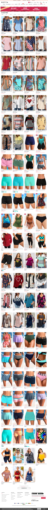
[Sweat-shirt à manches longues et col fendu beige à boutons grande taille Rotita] (41, 102)
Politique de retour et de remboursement (5, 494)
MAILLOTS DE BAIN (23, 4)
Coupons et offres (3, 498)
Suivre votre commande (4, 497)
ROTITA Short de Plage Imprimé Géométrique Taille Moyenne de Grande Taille (17, 170)
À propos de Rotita (19, 493)
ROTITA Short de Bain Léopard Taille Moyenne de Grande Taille (29, 387)
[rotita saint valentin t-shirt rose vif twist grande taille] (41, 300)
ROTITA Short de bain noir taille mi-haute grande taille (6, 209)
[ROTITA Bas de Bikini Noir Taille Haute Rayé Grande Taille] (18, 359)
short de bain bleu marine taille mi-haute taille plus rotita (29, 150)
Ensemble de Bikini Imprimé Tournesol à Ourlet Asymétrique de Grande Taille (41, 464)
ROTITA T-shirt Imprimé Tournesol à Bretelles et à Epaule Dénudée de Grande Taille (18, 268)
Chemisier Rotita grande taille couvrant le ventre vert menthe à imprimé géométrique (40, 268)
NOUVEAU (4, 4)
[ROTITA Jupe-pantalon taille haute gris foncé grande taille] (29, 398)
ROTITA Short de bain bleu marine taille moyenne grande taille (18, 425)
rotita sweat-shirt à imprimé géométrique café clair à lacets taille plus (6, 328)
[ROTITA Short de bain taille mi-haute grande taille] (18, 398)
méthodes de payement (13, 493)
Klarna (11, 494)
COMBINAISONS (35, 4)
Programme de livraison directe (20, 496)
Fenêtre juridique (26, 495)
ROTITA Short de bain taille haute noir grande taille (28, 209)
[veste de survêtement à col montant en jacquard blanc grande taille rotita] (18, 102)
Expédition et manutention (4, 495)
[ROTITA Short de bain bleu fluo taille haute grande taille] (18, 181)
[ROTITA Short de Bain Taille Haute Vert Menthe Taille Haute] (29, 181)
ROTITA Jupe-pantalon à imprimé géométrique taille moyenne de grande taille (6, 387)
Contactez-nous (12, 499)
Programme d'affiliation (19, 494)
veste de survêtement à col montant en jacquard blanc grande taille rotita (18, 111)
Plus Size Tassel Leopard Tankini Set (27, 229)
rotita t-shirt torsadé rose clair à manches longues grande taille (18, 328)
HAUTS (19, 4)
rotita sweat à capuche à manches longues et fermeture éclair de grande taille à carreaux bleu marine (18, 308)
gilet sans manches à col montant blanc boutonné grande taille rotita (29, 289)
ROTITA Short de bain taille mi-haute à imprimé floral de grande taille (41, 407)
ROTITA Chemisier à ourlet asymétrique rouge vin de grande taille (6, 249)
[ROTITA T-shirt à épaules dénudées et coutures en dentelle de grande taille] (29, 260)
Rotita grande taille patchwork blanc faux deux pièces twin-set (41, 52)
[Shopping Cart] (46, 2)
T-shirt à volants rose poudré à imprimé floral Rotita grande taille (41, 71)
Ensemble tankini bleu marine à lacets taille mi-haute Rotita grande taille (6, 32)
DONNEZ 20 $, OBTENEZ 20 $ (4, 500)
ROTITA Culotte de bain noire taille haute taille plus (40, 229)
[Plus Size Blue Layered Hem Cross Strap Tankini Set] (6, 221)
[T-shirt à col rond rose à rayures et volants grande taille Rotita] (6, 43)
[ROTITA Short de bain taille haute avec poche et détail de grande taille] (18, 240)
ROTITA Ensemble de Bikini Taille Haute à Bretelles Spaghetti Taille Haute (6, 464)
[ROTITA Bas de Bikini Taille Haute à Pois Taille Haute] (29, 359)
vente (44, 4)
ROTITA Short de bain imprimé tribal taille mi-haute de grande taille (41, 348)
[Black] (13, 211)
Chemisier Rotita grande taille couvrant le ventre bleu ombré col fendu (17, 32)
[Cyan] (1, 191)
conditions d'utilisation (27, 505)
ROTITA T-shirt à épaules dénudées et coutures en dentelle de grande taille (29, 268)
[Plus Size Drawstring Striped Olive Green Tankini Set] (18, 221)
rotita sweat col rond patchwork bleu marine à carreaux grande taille (29, 328)
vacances (12, 4)
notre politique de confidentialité (33, 505)
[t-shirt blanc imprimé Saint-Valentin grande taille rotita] (29, 102)
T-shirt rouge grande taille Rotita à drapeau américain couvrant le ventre (29, 52)
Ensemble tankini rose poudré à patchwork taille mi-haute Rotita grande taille (41, 32)
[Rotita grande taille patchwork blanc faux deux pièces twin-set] (41, 43)
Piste (41, 2)
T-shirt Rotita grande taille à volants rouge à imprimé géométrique (6, 71)
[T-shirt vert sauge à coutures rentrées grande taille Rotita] (6, 102)
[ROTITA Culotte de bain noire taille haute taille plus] (41, 221)
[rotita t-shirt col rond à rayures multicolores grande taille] (18, 122)
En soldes (45, 14)
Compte (38, 2)
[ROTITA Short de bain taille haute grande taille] (6, 260)
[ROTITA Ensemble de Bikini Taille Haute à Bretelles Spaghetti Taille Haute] (6, 455)
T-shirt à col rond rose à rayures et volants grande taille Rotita (6, 52)
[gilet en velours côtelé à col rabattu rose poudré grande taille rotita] (6, 300)
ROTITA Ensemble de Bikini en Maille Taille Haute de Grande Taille (6, 348)
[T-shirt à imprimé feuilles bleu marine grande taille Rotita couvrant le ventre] (6, 280)
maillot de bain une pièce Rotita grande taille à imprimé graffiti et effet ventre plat (29, 91)
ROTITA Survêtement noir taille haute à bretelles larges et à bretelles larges (29, 249)
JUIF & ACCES (41, 4)
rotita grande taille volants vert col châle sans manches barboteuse (29, 170)
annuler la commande (13, 498)
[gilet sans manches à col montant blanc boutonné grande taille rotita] (29, 280)
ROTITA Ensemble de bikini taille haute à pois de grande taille (41, 249)
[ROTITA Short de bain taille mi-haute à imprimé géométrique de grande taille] (6, 398)
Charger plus (24, 488)
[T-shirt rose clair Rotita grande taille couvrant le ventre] (18, 63)
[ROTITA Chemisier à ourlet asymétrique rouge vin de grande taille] (6, 240)
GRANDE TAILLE (30, 4)
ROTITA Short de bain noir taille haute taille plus (17, 209)
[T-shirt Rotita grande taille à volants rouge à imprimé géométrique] (6, 63)
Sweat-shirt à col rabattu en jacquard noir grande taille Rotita (41, 289)
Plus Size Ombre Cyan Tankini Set (39, 150)
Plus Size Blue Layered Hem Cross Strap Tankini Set (5, 229)
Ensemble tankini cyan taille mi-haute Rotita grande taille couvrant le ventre (18, 91)
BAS (38, 4)
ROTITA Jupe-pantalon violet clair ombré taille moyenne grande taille (18, 348)
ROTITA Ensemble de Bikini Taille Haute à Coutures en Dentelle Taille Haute (17, 482)
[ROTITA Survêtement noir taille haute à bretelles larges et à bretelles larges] (29, 240)
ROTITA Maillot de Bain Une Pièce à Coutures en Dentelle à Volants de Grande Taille (18, 464)
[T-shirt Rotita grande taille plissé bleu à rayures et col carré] (18, 43)
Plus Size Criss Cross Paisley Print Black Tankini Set (40, 209)
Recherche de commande (4, 501)
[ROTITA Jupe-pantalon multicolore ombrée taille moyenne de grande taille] (6, 359)
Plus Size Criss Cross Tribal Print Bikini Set (39, 170)
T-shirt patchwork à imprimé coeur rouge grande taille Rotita (17, 289)
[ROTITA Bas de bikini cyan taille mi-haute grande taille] (41, 359)
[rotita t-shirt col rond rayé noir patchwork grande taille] (29, 122)
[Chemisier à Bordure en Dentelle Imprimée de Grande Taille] (29, 455)
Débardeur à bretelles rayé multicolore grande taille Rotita (6, 91)
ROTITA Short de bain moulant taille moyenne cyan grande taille (29, 444)
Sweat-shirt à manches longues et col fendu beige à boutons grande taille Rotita (41, 111)
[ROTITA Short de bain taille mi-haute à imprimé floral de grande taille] (41, 398)
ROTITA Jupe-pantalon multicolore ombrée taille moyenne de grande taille (6, 368)
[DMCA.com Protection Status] (24, 504)
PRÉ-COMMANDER (8, 4)
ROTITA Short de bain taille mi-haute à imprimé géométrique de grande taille (6, 170)
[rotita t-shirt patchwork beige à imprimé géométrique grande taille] (6, 122)
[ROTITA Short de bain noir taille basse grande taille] (41, 181)
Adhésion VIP (12, 497)
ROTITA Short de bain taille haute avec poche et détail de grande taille (18, 249)
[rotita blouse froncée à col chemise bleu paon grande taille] (29, 300)
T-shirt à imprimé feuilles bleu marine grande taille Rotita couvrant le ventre (6, 289)
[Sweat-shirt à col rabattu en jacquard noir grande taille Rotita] (41, 280)
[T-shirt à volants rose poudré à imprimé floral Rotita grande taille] (41, 63)
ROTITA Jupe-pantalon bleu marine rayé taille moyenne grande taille (41, 425)
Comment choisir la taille (4, 496)
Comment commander (13, 495)
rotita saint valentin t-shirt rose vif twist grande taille (40, 308)
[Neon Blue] (13, 191)
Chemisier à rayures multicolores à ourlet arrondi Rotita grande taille (29, 71)
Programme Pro (18, 495)
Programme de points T (13, 496)
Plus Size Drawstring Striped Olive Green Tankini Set (17, 229)
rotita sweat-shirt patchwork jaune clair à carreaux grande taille (18, 150)
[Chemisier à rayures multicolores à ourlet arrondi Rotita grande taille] (29, 63)
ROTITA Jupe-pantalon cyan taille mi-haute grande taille (6, 425)
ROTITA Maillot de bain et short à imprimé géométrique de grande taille (29, 482)
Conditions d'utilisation (27, 493)
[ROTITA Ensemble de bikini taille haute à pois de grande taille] (41, 240)
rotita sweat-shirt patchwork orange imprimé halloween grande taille (41, 328)
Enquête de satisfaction (19, 497)
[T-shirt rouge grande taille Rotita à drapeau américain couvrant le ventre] (29, 43)
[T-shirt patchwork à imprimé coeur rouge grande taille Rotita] (18, 280)
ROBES (27, 4)
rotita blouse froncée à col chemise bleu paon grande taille (29, 308)
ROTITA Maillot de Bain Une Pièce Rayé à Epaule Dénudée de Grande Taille (6, 482)
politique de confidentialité (27, 494)
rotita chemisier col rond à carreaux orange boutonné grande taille (6, 150)
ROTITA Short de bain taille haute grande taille (5, 268)
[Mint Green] (24, 191)
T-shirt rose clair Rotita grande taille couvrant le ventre (18, 71)
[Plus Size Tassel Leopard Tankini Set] (29, 221)
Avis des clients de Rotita (4, 499)
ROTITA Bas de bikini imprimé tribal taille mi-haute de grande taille (40, 387)
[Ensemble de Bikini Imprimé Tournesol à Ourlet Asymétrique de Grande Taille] (41, 455)
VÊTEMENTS (16, 4)
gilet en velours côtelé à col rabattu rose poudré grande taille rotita (6, 308)
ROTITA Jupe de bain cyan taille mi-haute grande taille (29, 425)
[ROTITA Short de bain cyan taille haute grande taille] (6, 181)
